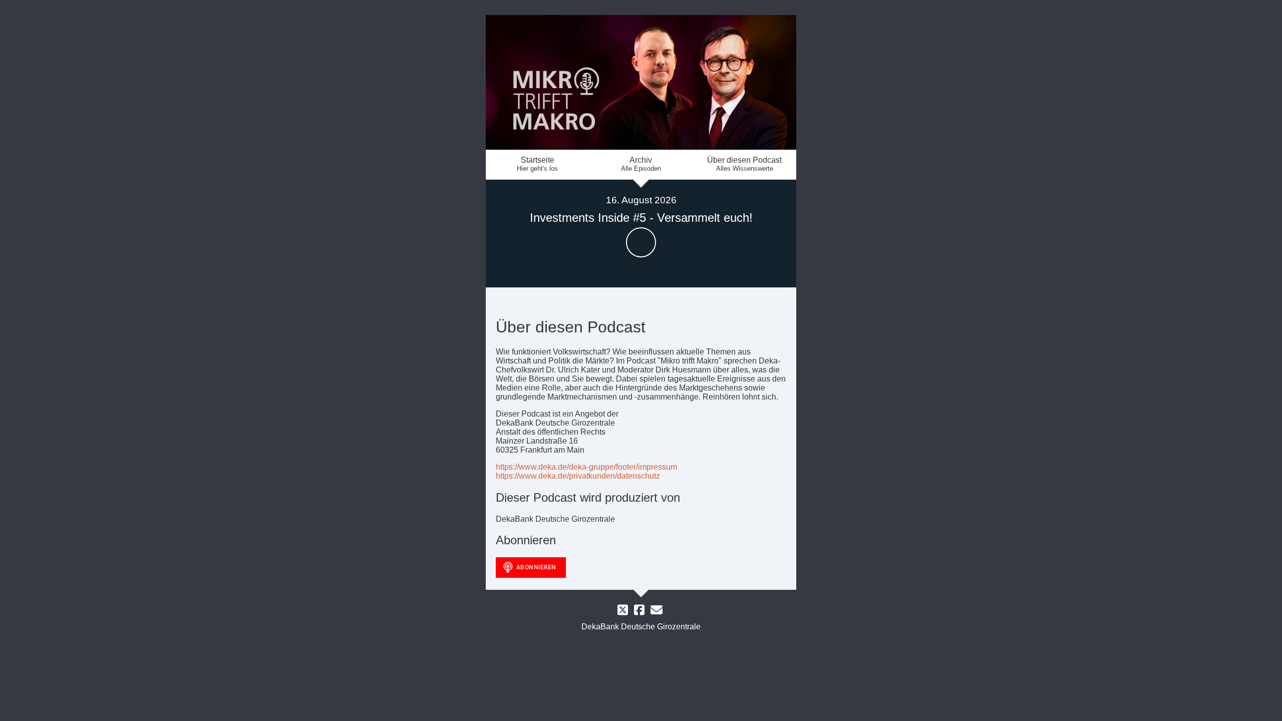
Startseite (537, 164)
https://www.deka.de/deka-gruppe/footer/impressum (586, 467)
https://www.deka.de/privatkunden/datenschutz (578, 476)
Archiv (641, 164)
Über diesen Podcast (744, 164)
